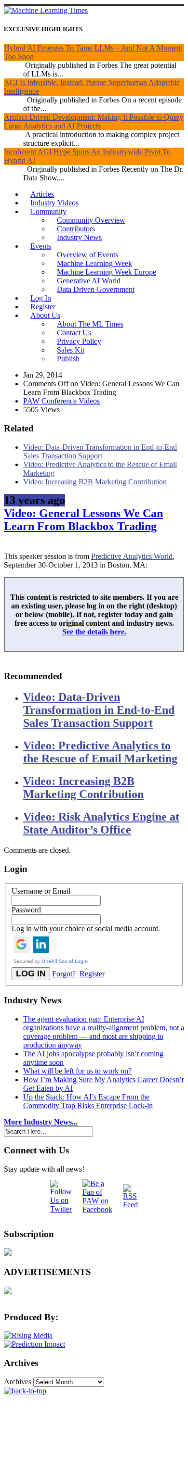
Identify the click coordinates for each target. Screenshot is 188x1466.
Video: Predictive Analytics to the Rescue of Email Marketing (100, 752)
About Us (45, 315)
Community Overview (91, 220)
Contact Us (74, 333)
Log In (40, 298)
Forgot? (64, 974)
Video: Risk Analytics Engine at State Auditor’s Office (101, 823)
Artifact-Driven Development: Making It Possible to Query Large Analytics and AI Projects (93, 121)
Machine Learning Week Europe (106, 272)
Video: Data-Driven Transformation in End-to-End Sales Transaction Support (100, 451)
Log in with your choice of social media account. (86, 928)
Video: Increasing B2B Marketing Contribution (95, 482)
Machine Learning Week (94, 263)
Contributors (76, 229)
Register (42, 307)
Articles (42, 194)
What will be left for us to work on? (77, 1071)
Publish (68, 358)
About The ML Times (90, 324)
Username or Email (41, 891)
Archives (17, 1382)
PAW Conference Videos (61, 401)
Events (40, 246)
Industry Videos (54, 203)
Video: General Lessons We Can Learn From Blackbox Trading (83, 519)
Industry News (79, 237)
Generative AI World (89, 281)
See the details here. (94, 632)
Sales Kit (70, 350)
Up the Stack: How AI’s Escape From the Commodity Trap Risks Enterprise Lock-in (88, 1101)
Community (48, 211)
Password (26, 910)
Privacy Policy (79, 341)
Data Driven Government (95, 289)
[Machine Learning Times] (46, 10)
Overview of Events (87, 255)
